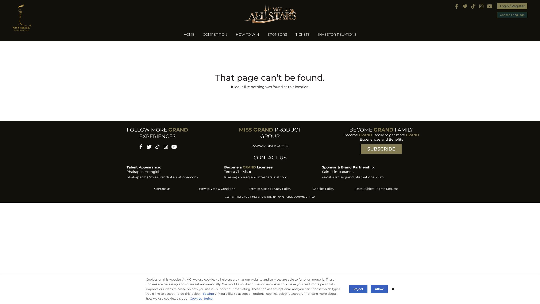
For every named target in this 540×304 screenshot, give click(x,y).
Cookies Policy (323, 189)
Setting (208, 294)
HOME (189, 35)
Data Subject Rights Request (376, 189)
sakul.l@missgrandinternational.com (353, 177)
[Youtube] (490, 6)
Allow (379, 289)
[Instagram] (481, 6)
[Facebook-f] (457, 6)
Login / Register (512, 6)
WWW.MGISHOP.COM (270, 146)
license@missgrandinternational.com (255, 177)
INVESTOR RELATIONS (337, 35)
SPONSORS (277, 35)
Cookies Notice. (201, 298)
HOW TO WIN (247, 35)
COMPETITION (215, 35)
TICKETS (303, 35)
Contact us (162, 189)
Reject (358, 289)
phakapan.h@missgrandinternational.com (162, 177)
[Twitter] (465, 6)
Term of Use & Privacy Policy (270, 189)
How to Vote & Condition (217, 189)
